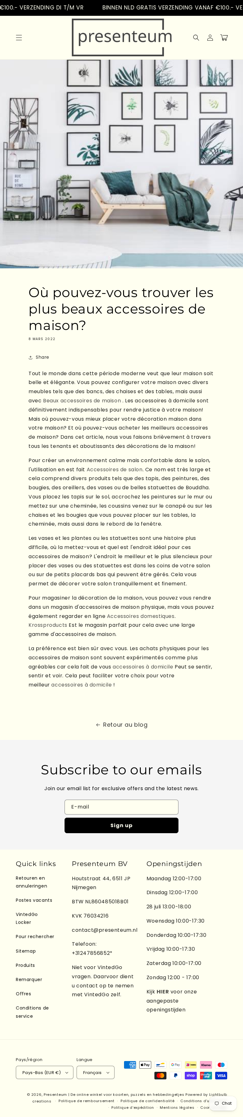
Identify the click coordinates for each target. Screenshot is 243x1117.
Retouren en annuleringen (31, 882)
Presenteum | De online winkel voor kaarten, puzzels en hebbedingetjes (114, 1094)
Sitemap (26, 951)
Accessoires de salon (115, 469)
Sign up (121, 825)
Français (92, 1073)
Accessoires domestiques (141, 616)
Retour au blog (125, 725)
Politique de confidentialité (148, 1100)
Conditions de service (32, 1012)
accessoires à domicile (143, 666)
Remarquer (29, 979)
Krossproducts (47, 625)
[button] (19, 38)
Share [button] (42, 357)
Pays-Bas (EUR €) (41, 1073)
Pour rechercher (35, 936)
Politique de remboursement (87, 1100)
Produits (25, 965)
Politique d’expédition (132, 1107)
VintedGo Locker (27, 918)
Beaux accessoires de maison (82, 400)
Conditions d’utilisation (203, 1100)
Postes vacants (34, 900)
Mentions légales (177, 1107)
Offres (23, 994)
